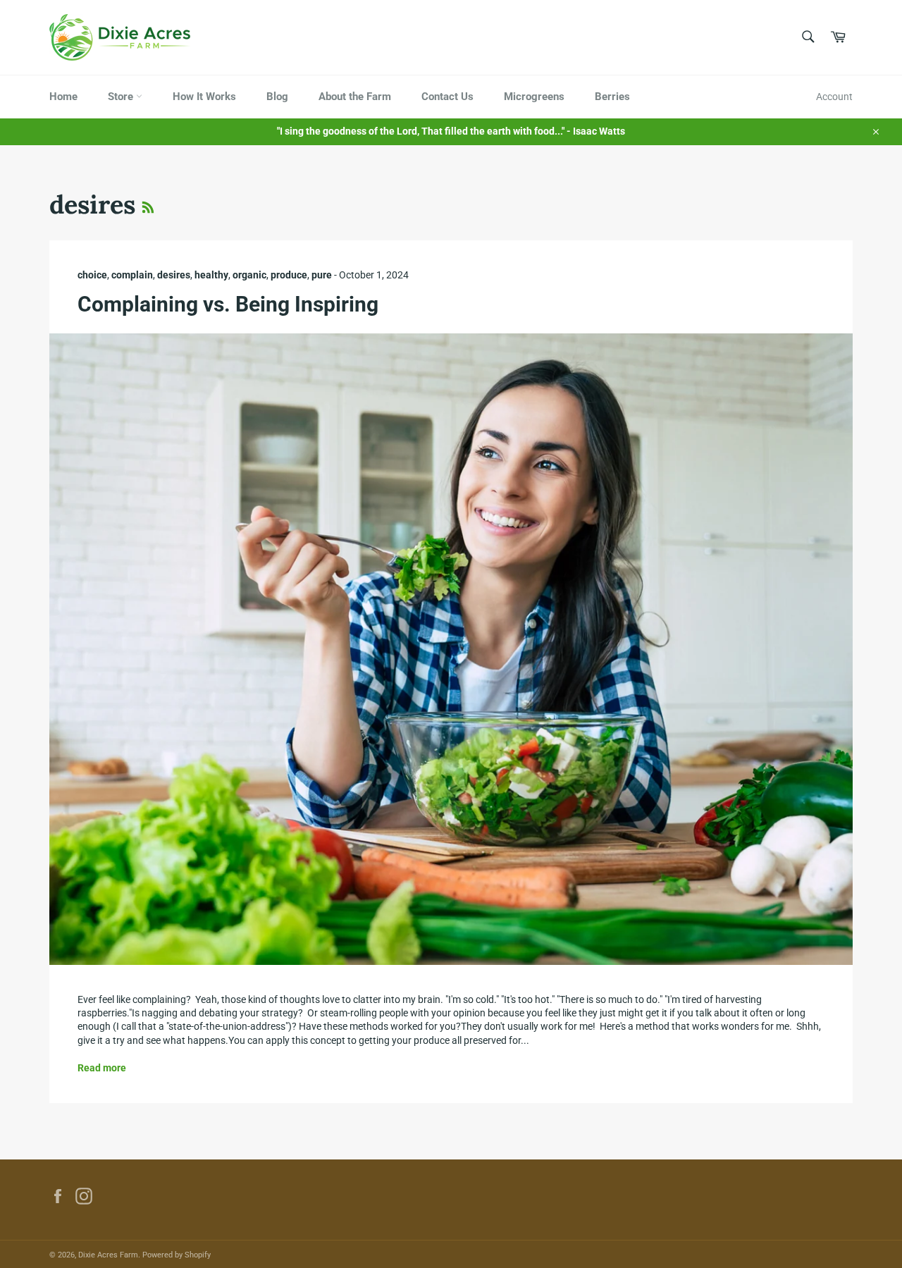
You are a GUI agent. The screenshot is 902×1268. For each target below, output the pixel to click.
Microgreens (534, 96)
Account (834, 96)
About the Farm (355, 96)
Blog (277, 96)
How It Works (204, 96)
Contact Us (447, 96)
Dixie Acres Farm (108, 1255)
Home (63, 96)
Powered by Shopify (176, 1255)
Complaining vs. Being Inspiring (228, 304)
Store (122, 96)
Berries (612, 96)
